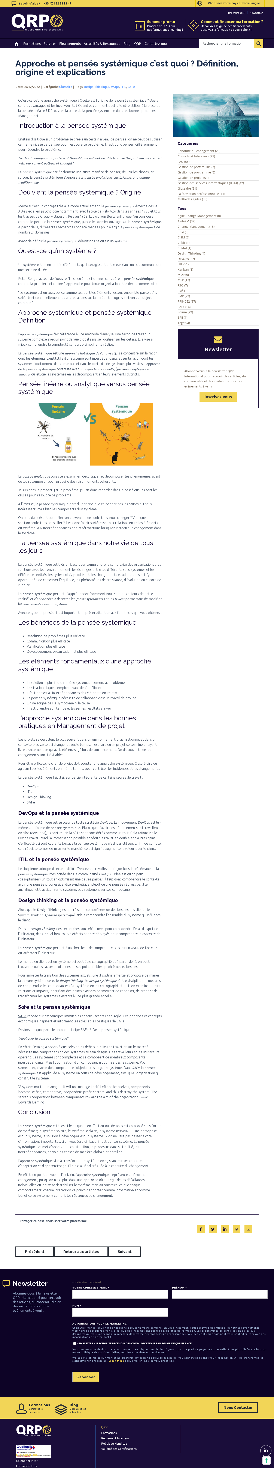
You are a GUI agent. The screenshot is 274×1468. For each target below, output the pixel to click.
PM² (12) (183, 291)
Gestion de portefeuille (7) (196, 167)
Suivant (125, 1251)
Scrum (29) (185, 312)
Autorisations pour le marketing (99, 1323)
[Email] (248, 1228)
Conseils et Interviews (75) (196, 156)
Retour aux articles (81, 1251)
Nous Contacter (238, 1407)
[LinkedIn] (225, 1228)
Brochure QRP (236, 12)
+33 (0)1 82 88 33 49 (57, 3)
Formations (109, 1433)
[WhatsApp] (236, 1228)
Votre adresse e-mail (90, 1287)
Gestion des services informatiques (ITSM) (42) (211, 183)
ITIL (123, 87)
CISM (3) (183, 237)
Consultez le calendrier (39, 1407)
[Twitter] (213, 1228)
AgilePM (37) (186, 221)
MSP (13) (184, 280)
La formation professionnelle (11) (201, 194)
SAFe (131, 87)
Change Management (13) (196, 227)
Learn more (116, 1360)
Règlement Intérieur (115, 1438)
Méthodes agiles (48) (192, 199)
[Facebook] (201, 1228)
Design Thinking (95, 87)
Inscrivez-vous (218, 396)
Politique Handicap (114, 1443)
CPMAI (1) (184, 248)
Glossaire (65, 87)
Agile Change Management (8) (199, 216)
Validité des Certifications (119, 1448)
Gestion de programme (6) (196, 172)
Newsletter (256, 12)
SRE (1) (182, 317)
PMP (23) (184, 296)
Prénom (179, 1287)
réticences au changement (92, 1195)
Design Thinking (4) (191, 253)
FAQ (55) (183, 162)
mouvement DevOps (134, 822)
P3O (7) (183, 285)
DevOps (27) (186, 259)
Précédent (35, 1251)
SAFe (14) (184, 307)
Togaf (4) (184, 323)
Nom (76, 1305)
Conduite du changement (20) (199, 151)
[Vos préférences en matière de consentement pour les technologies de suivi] (266, 1460)
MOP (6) (183, 275)
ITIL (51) (183, 264)
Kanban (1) (185, 269)
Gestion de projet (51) (193, 178)
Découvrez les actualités (78, 1407)
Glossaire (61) (187, 188)
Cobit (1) (183, 243)
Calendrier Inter (26, 1460)
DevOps (113, 87)
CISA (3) (183, 232)
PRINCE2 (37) (187, 301)
